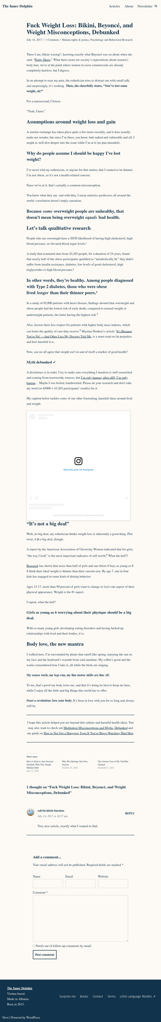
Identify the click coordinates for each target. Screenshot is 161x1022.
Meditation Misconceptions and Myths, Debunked (96, 728)
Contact (98, 996)
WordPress (33, 1017)
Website (103, 876)
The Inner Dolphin (19, 988)
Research (32, 566)
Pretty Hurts (42, 59)
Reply (129, 813)
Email (69, 876)
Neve (5, 1017)
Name (36, 876)
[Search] (156, 6)
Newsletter (145, 6)
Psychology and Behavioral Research (111, 39)
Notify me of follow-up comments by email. (64, 946)
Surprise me (67, 996)
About (129, 6)
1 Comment (52, 39)
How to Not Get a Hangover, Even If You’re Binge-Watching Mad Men (88, 733)
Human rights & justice (75, 39)
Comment (40, 892)
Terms (111, 996)
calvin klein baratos (51, 810)
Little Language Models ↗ (137, 996)
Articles (114, 6)
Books (84, 996)
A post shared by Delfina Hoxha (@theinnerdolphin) (78, 515)
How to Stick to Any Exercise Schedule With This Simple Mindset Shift (40, 764)
